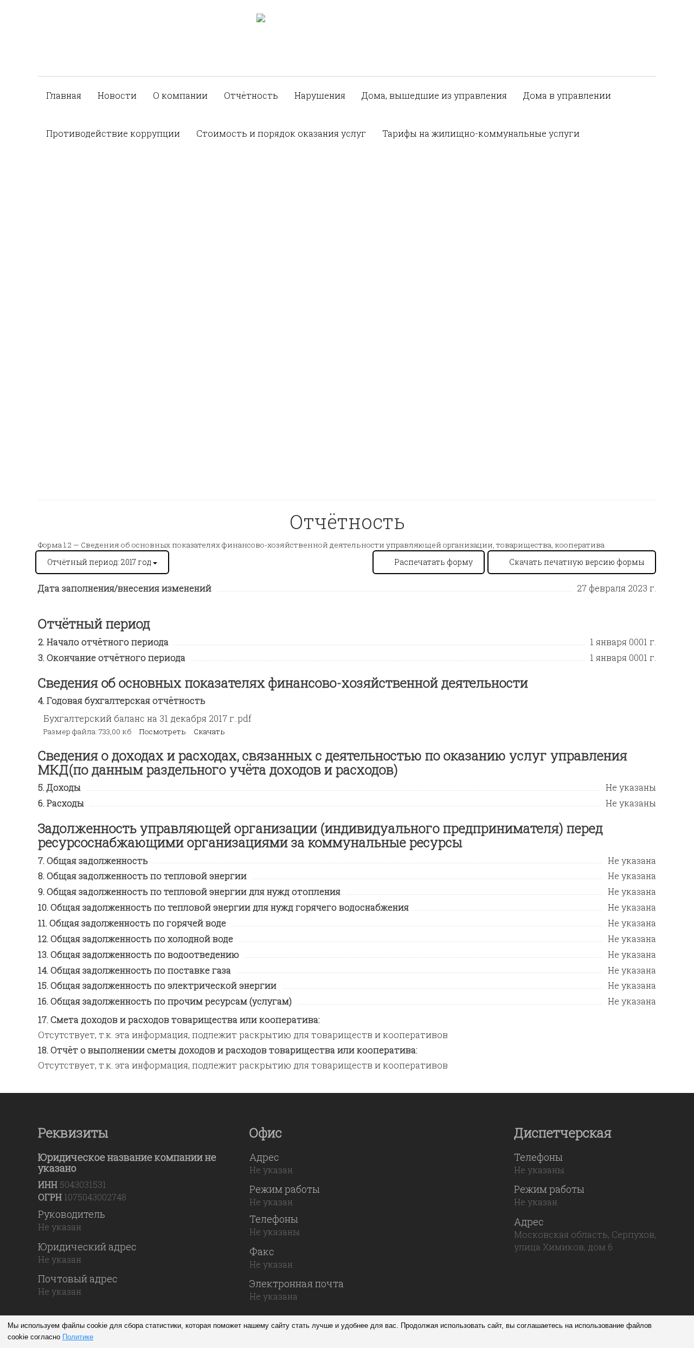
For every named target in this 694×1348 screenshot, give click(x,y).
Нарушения (319, 95)
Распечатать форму (433, 562)
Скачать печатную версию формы (576, 562)
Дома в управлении (567, 95)
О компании (180, 95)
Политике (77, 1337)
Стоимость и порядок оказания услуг (281, 133)
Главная (63, 95)
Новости (117, 95)
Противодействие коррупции (113, 133)
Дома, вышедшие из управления (434, 95)
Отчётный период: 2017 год (100, 562)
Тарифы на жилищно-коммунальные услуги (481, 133)
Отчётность (251, 95)
